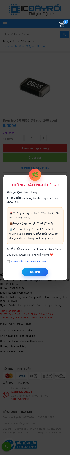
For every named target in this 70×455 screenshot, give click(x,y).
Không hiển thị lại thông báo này (28, 261)
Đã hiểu (35, 272)
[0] (61, 25)
